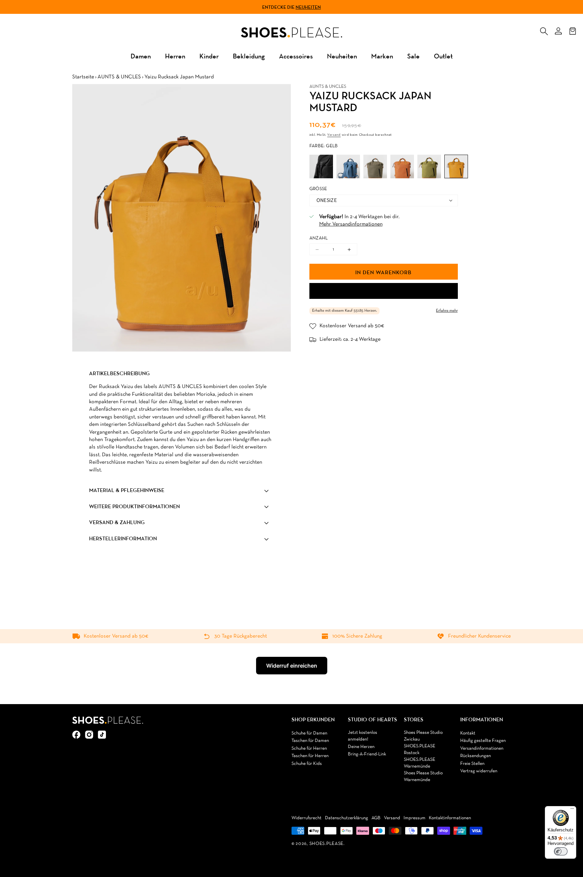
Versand (334, 134)
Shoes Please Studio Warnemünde (423, 776)
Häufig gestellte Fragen (483, 741)
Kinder (209, 56)
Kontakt (467, 733)
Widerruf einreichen (291, 665)
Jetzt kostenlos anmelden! (362, 736)
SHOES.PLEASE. (327, 844)
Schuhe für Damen (309, 733)
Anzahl (318, 238)
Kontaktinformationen (450, 818)
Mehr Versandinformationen (351, 224)
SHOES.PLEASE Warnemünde (419, 763)
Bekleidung (249, 56)
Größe (318, 189)
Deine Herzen (361, 747)
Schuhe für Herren (309, 748)
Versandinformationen (481, 748)
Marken (382, 56)
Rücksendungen (475, 756)
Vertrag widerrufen (478, 771)
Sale (413, 56)
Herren (175, 56)
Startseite (83, 77)
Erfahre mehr (447, 310)
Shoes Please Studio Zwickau (423, 736)
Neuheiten (308, 7)
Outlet (443, 56)
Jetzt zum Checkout (383, 291)
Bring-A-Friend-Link (367, 754)
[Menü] (572, 810)
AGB (376, 818)
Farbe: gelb (323, 146)
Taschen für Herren (310, 756)
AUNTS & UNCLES (119, 77)
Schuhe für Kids (307, 764)
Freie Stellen (472, 764)
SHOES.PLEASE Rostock (419, 749)
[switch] (560, 851)
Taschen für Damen (310, 741)
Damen (141, 56)
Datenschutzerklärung (346, 818)
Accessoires (296, 56)
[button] (544, 30)
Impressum (414, 818)
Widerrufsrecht (307, 818)
